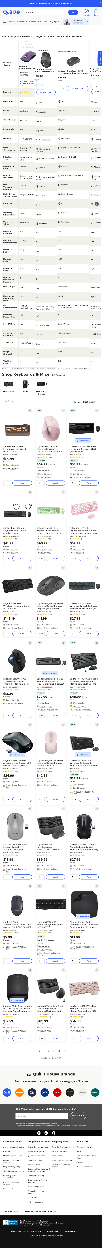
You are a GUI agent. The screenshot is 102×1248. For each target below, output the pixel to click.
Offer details (44, 470)
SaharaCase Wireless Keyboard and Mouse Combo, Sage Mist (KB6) (49, 530)
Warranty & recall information (10, 1176)
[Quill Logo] (11, 12)
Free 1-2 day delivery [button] (82, 477)
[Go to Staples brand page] (57, 1093)
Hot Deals (42, 22)
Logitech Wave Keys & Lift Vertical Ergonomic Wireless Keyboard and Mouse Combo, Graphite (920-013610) (50, 1008)
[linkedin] (46, 1133)
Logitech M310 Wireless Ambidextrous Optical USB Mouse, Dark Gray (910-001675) (17, 763)
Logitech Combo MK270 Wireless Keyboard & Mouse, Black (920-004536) (84, 763)
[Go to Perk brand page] (44, 1093)
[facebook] (54, 1133)
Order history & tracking (13, 1147)
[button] (100, 3)
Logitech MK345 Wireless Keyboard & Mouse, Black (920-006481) (83, 449)
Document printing (36, 1175)
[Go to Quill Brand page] (7, 1093)
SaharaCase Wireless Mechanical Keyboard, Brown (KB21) (14, 449)
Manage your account (13, 1156)
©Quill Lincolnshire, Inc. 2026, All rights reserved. (38, 1223)
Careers (79, 1162)
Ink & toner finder (60, 1151)
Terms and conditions (38, 1123)
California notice (52, 1231)
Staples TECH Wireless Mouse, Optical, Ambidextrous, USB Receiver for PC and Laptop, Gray (15, 847)
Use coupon (78, 1115)
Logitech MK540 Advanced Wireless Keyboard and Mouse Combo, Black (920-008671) (84, 681)
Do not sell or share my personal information (47, 1235)
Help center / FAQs (12, 1167)
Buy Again (54, 22)
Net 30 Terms (34, 1164)
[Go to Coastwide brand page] (19, 1093)
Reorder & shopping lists (63, 1147)
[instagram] (39, 1133)
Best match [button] (89, 402)
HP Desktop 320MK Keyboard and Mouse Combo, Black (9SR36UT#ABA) (14, 530)
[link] (30, 411)
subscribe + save (35, 1160)
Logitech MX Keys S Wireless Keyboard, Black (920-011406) (16, 606)
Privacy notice (35, 1231)
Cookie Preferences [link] (71, 1231)
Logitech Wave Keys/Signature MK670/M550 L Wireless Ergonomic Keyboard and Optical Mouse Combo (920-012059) (50, 847)
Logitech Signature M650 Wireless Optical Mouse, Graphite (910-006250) (50, 606)
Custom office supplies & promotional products (39, 1170)
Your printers (57, 1156)
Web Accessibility (84, 1167)
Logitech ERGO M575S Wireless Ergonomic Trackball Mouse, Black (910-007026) (15, 681)
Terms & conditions (17, 1231)
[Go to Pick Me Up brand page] (32, 1093)
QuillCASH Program (36, 1156)
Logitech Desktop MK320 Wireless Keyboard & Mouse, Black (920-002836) (51, 681)
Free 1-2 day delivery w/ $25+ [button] (16, 786)
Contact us (8, 1189)
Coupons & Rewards (26, 22)
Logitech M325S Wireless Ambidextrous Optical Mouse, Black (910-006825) (84, 847)
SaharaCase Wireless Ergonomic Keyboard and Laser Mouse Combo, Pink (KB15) (83, 530)
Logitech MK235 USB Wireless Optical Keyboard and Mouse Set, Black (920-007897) (84, 606)
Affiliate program (35, 1202)
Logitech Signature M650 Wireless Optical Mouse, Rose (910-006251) (50, 763)
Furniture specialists (37, 1186)
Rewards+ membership (38, 1147)
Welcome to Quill (84, 1147)
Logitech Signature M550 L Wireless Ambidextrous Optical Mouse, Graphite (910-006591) (73, 73)
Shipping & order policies (14, 1171)
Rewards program (36, 1151)
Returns (6, 1151)
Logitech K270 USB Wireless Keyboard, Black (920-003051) (50, 924)
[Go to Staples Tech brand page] (70, 1093)
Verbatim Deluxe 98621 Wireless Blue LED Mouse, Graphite (45, 71)
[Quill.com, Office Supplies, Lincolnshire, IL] (10, 1223)
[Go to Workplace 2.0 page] (95, 1093)
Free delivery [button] (12, 468)
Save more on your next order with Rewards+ (51, 3)
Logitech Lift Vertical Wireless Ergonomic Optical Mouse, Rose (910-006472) (50, 449)
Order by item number (62, 1160)
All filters (9, 401)
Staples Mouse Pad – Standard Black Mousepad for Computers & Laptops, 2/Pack (84, 924)
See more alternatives (29, 82)
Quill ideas (32, 1197)
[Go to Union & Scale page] (82, 1093)
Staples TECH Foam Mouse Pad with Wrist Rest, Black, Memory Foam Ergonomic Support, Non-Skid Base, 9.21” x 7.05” (17, 1008)
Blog (78, 1151)
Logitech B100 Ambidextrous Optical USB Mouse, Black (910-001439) (17, 924)
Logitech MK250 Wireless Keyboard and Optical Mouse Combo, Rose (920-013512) (83, 1008)
